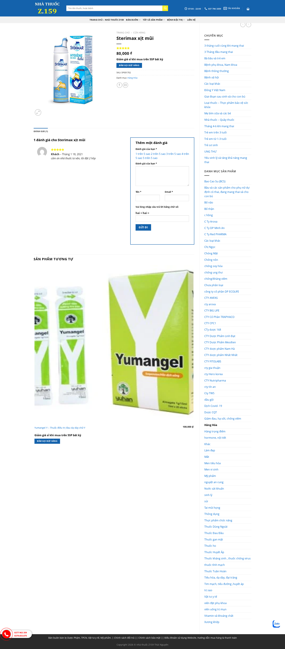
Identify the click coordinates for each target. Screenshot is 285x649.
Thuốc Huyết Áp (214, 552)
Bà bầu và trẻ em (214, 58)
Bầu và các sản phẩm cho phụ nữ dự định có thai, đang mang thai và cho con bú (227, 192)
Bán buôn (132, 19)
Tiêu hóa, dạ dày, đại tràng (220, 577)
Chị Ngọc (209, 247)
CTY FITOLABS (212, 361)
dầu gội (209, 399)
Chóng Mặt (211, 253)
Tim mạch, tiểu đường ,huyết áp (224, 584)
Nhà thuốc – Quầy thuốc (219, 120)
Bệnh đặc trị (175, 19)
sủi (206, 501)
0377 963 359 (20, 632)
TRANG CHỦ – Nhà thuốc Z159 (107, 19)
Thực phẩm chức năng (218, 520)
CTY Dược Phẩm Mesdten (220, 342)
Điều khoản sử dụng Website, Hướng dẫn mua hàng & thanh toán (200, 637)
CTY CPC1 (210, 323)
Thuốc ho (210, 546)
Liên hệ (191, 19)
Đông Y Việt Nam (214, 90)
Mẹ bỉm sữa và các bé (217, 113)
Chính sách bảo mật (149, 637)
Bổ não (208, 202)
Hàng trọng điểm (214, 431)
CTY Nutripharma (215, 380)
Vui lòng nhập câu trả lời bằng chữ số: (157, 206)
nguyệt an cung (213, 482)
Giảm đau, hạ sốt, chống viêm (222, 418)
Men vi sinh (211, 469)
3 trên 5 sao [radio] (173, 154)
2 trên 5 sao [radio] (158, 154)
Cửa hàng (139, 32)
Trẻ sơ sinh (211, 145)
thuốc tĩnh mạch (214, 565)
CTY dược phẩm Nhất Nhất (221, 355)
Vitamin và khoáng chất (218, 616)
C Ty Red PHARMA (215, 234)
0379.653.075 (20, 635)
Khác (207, 444)
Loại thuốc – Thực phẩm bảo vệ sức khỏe (226, 105)
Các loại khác (212, 83)
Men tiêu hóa (212, 463)
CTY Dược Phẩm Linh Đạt (219, 336)
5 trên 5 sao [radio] (150, 158)
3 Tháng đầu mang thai (218, 52)
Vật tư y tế (210, 596)
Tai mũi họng (212, 507)
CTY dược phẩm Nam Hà (219, 349)
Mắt (206, 457)
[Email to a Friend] (125, 85)
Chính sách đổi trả (124, 637)
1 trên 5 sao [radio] (143, 154)
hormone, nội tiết (215, 437)
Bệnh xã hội (211, 77)
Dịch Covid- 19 (213, 406)
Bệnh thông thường (216, 71)
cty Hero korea (213, 374)
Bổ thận (209, 209)
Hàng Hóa (210, 425)
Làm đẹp (209, 450)
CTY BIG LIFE (211, 310)
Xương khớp (211, 622)
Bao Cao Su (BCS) (214, 181)
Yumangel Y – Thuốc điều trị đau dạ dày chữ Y (59, 427)
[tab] (41, 131)
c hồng (208, 215)
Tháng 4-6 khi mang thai (219, 126)
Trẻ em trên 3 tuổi (215, 132)
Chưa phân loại (213, 285)
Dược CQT (210, 412)
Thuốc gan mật (213, 539)
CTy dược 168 (212, 329)
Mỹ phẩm (210, 476)
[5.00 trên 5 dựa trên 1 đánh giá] (155, 48)
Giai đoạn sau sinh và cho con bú (224, 96)
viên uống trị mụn (215, 609)
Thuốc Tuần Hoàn (215, 571)
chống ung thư (213, 272)
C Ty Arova (210, 221)
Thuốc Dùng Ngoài (215, 526)
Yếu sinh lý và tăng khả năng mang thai (225, 160)
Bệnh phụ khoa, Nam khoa (220, 65)
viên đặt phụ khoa (215, 603)
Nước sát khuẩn (214, 488)
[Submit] (165, 8)
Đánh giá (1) (41, 131)
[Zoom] (38, 112)
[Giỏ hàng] (248, 9)
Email (169, 191)
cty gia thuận (212, 368)
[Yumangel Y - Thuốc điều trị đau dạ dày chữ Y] (113, 344)
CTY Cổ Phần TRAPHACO (219, 317)
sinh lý (208, 495)
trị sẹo (208, 590)
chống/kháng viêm (215, 279)
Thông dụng (211, 514)
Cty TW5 (209, 393)
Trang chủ (123, 32)
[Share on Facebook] (119, 85)
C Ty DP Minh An (214, 228)
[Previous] (35, 454)
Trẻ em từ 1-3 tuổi (215, 139)
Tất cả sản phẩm (153, 19)
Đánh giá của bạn (146, 149)
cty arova (210, 304)
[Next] (46, 110)
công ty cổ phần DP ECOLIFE (221, 291)
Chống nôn (211, 260)
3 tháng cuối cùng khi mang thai (224, 45)
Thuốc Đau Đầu (214, 533)
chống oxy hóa (213, 266)
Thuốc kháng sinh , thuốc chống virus (227, 558)
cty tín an (210, 387)
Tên (138, 191)
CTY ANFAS (211, 298)
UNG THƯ (210, 151)
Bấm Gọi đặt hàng (129, 65)
